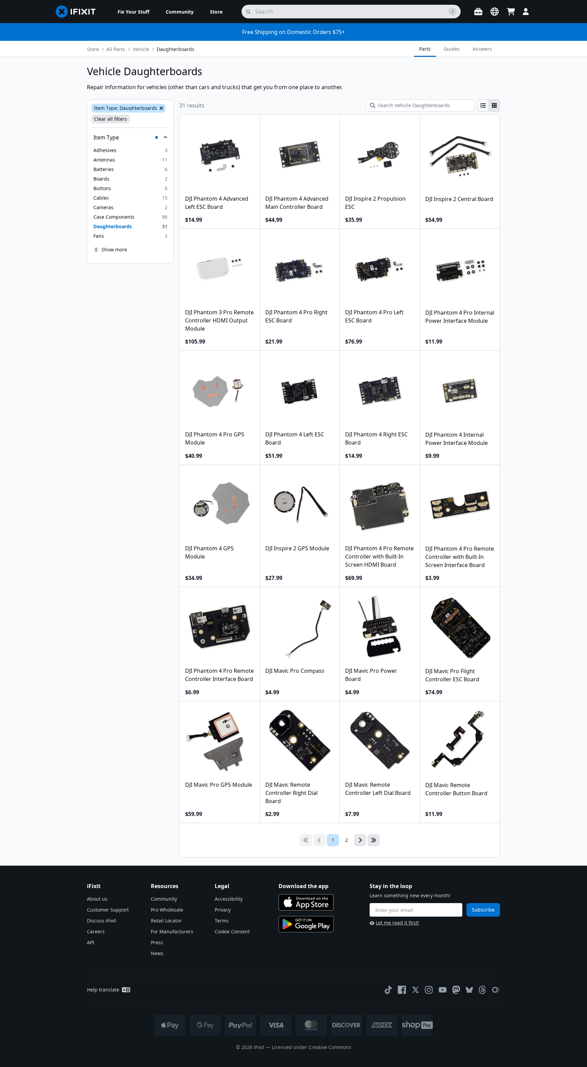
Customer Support (108, 909)
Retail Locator (166, 920)
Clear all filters (110, 119)
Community (164, 899)
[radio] (483, 105)
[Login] (525, 11)
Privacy (223, 909)
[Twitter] (415, 990)
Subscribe (483, 909)
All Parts (115, 49)
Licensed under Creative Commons (311, 1047)
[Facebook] (402, 990)
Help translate (103, 989)
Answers (482, 49)
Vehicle (141, 49)
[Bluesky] (469, 990)
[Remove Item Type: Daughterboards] (161, 108)
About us (97, 899)
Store (93, 49)
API (90, 942)
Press (157, 942)
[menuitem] (133, 11)
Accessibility (229, 899)
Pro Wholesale (167, 909)
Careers (96, 931)
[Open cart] (511, 11)
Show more (114, 249)
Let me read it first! (397, 922)
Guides (452, 49)
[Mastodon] (456, 990)
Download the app (303, 886)
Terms (222, 920)
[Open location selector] (494, 11)
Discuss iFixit (101, 920)
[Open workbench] (478, 11)
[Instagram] (429, 990)
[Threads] (482, 990)
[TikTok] (388, 990)
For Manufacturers (172, 931)
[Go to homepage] (78, 11)
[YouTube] (443, 990)
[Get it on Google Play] (306, 924)
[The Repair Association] (496, 990)
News (157, 953)
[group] (488, 105)
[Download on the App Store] (306, 902)
